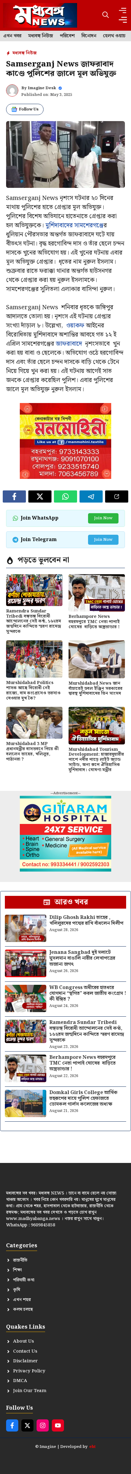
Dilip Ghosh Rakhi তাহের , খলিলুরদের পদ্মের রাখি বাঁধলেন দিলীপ (86, 920)
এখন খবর (12, 36)
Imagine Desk (42, 88)
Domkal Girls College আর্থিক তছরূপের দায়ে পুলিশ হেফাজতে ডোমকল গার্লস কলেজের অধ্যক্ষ (83, 1098)
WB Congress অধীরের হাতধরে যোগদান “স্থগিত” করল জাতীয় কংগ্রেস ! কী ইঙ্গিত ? (87, 993)
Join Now (103, 518)
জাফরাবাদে (69, 344)
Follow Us (29, 109)
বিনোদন (88, 36)
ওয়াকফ (75, 325)
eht (92, 1447)
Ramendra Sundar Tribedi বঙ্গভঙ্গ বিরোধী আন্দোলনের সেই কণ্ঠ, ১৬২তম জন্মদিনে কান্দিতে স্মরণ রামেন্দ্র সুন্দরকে (33, 621)
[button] (105, 15)
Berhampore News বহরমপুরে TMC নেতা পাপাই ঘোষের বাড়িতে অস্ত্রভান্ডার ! (94, 621)
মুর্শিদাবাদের (59, 225)
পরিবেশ (67, 36)
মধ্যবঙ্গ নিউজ (40, 36)
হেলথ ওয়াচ (114, 36)
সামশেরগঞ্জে (89, 225)
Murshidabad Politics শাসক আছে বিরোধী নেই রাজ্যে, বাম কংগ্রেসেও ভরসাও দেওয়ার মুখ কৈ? (33, 690)
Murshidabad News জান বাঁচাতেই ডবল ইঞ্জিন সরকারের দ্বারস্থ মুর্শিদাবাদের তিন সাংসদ (95, 688)
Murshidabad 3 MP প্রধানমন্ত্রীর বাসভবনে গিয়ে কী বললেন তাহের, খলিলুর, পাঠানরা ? (32, 751)
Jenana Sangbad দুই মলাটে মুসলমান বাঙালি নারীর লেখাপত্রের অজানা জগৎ (82, 958)
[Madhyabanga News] (40, 15)
